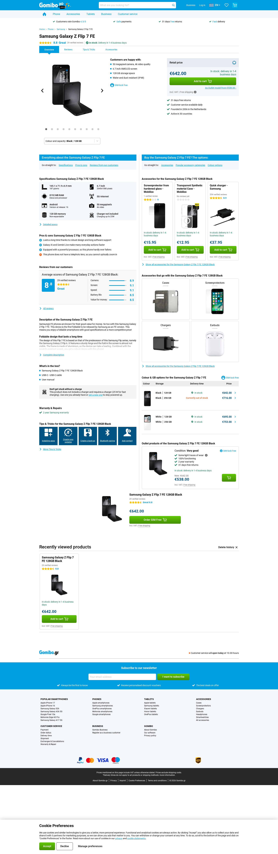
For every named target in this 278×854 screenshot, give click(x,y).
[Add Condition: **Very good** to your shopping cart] (229, 478)
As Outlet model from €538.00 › (220, 88)
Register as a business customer (106, 733)
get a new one (95, 395)
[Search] (173, 5)
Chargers (200, 708)
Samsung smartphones (102, 706)
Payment (44, 730)
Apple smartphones (100, 703)
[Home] (44, 14)
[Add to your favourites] (234, 63)
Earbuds (199, 711)
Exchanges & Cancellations (52, 741)
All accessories (202, 720)
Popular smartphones (54, 699)
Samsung (61, 29)
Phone (56, 14)
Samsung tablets (151, 706)
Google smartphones (101, 714)
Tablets (90, 14)
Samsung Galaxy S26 (50, 708)
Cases (198, 703)
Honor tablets (150, 711)
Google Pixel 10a (48, 714)
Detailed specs (50, 224)
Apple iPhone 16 (48, 706)
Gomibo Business (99, 730)
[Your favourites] (226, 5)
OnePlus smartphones (102, 708)
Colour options (215, 165)
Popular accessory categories (190, 165)
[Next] (102, 90)
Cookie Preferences (137, 780)
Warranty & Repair (48, 744)
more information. (167, 775)
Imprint (123, 780)
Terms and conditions (157, 780)
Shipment (45, 738)
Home (42, 29)
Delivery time (46, 735)
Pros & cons (81, 165)
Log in (202, 5)
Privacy (113, 780)
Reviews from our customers (104, 165)
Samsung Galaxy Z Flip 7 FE (80, 29)
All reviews (48, 308)
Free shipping (159, 257)
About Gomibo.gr (100, 780)
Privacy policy (150, 735)
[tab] (46, 129)
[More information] (195, 92)
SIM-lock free (121, 85)
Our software (149, 733)
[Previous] (42, 90)
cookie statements (136, 838)
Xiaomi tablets (150, 708)
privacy (118, 838)
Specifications (66, 165)
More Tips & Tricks (52, 449)
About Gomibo (150, 730)
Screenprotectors (203, 706)
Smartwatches (202, 717)
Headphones (201, 714)
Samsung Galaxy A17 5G (51, 720)
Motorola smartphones (102, 711)
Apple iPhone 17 (48, 703)
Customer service (127, 14)
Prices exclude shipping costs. (169, 772)
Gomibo (148, 726)
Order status (46, 733)
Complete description (53, 355)
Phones (96, 699)
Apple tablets (150, 703)
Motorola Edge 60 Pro (50, 717)
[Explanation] (206, 455)
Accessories (73, 14)
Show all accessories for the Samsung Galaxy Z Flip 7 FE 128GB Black (180, 264)
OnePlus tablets (151, 714)
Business (106, 14)
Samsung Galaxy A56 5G (51, 711)
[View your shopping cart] (235, 5)
